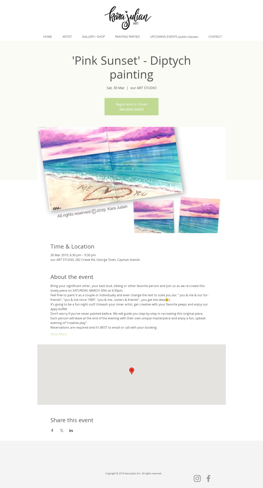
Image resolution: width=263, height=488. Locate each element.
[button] (67, 37)
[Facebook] (208, 478)
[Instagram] (197, 478)
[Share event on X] (62, 430)
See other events (131, 109)
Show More (58, 334)
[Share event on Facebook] (52, 430)
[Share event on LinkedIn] (71, 430)
